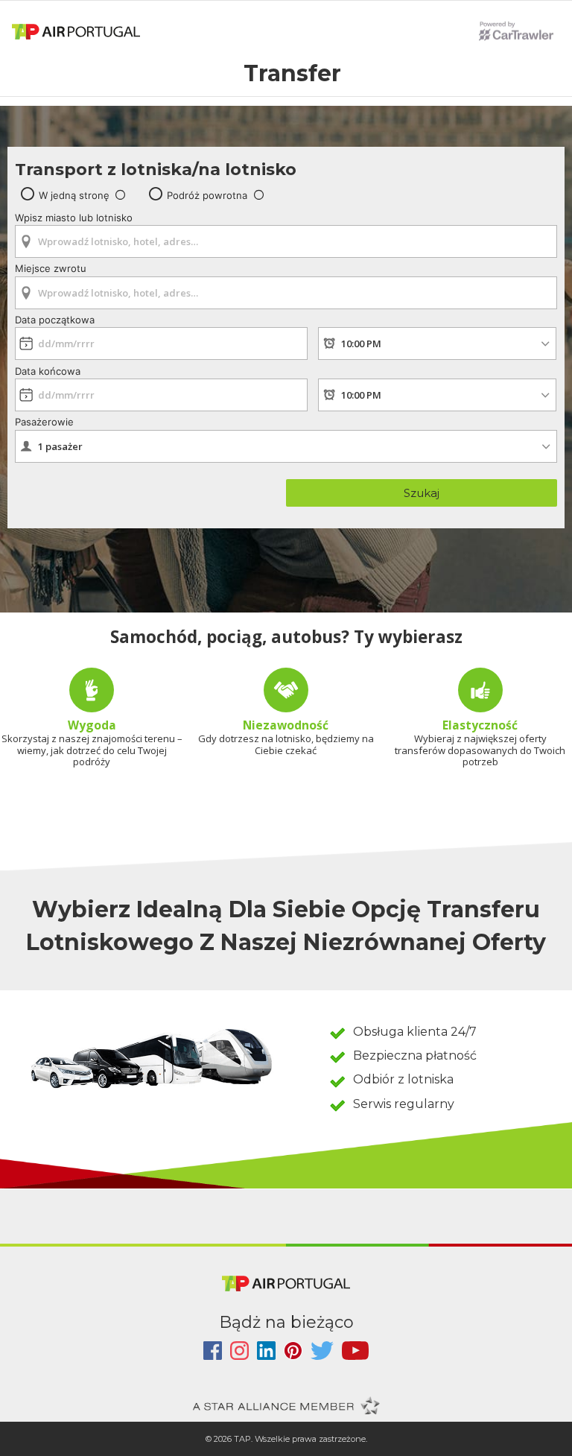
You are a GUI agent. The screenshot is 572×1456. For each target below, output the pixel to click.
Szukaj (421, 493)
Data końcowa (47, 371)
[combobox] (286, 236)
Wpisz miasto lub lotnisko (74, 218)
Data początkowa (55, 320)
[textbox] (286, 241)
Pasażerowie (44, 422)
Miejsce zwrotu (50, 268)
